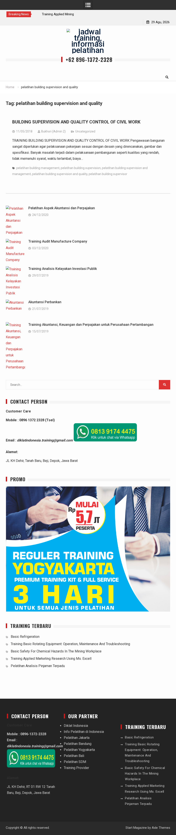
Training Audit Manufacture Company (57, 241)
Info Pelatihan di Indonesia (84, 732)
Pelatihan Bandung (77, 744)
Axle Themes (161, 828)
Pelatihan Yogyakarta (79, 750)
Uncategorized (85, 131)
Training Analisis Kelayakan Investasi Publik (62, 269)
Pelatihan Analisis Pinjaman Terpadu (38, 666)
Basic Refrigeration (25, 637)
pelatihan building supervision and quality (59, 174)
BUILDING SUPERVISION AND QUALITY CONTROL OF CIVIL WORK (76, 122)
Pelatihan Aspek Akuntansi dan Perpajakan (61, 208)
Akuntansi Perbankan (44, 302)
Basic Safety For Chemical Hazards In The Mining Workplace (56, 651)
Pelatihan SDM (75, 762)
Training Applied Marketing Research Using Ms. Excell (51, 659)
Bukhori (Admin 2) (53, 131)
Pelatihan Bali (74, 756)
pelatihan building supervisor (108, 174)
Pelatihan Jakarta (77, 738)
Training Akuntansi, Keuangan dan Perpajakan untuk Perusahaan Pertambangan (90, 325)
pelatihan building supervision (81, 168)
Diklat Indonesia (76, 726)
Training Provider (76, 768)
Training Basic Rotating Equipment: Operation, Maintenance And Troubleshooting (70, 644)
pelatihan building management (37, 168)
